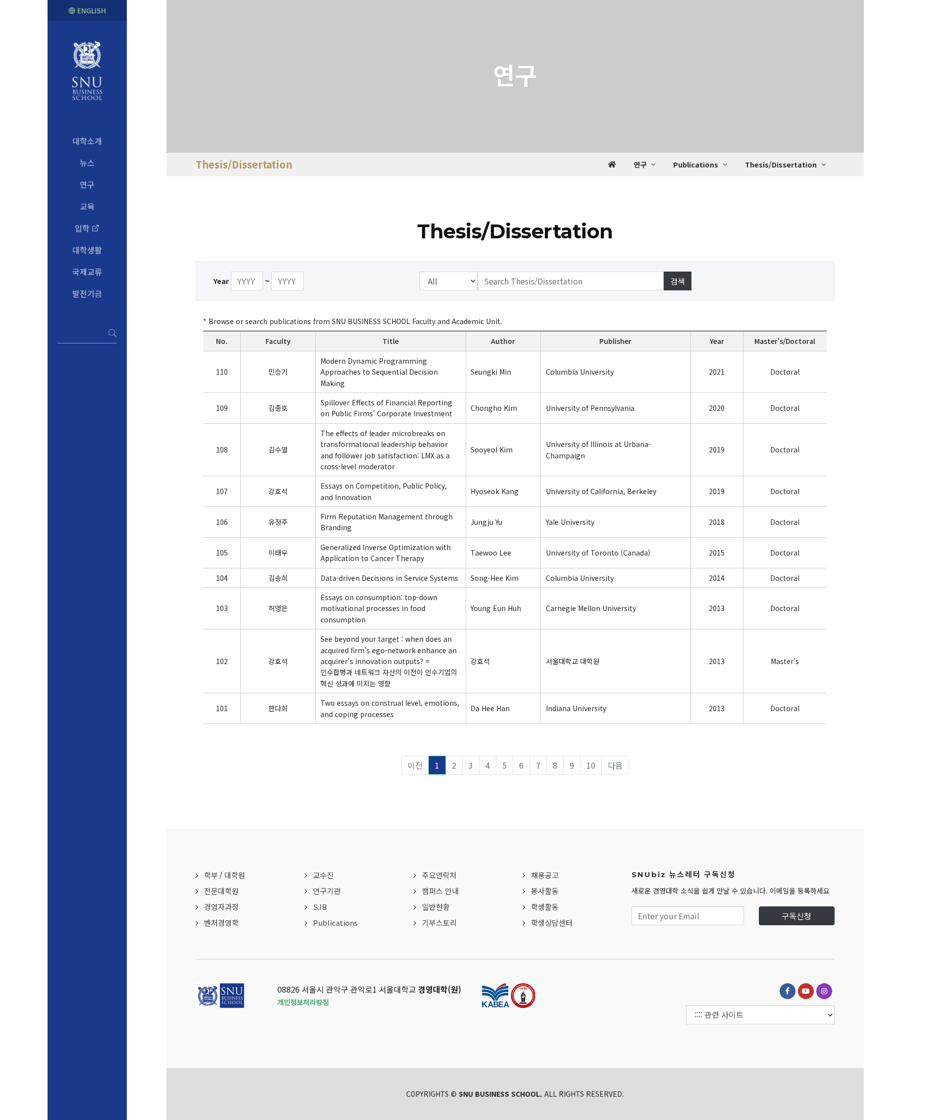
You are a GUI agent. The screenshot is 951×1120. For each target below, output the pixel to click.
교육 (87, 206)
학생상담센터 (552, 922)
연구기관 (327, 891)
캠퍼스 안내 (440, 891)
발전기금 (87, 293)
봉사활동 (545, 891)
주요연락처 (439, 875)
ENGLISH (90, 10)
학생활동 (545, 906)
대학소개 (87, 141)
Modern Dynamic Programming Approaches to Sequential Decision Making (379, 372)
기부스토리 (439, 922)
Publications (335, 922)
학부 (211, 875)
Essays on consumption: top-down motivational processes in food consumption (378, 608)
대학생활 (87, 250)
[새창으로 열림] (787, 991)
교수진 (323, 875)
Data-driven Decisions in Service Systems (389, 578)
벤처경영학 (221, 922)
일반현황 (436, 906)
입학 (83, 228)
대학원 (234, 875)
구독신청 (796, 916)
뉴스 (87, 162)
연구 (87, 184)
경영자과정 (221, 906)
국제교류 (87, 272)
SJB (320, 906)
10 (590, 765)
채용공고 (545, 875)
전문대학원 (221, 891)
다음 (615, 765)
